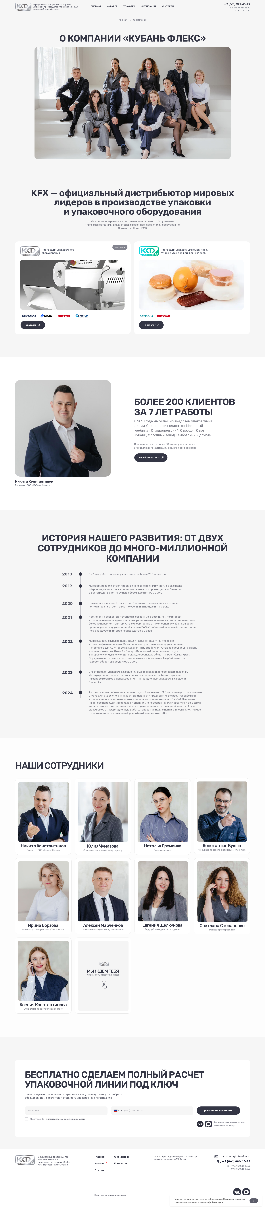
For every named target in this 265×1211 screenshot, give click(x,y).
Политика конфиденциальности (110, 1195)
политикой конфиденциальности (66, 1119)
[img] (81, 316)
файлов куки (215, 1202)
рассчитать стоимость (218, 1110)
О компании (140, 19)
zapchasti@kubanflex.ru (235, 1156)
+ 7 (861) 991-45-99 (236, 1161)
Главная (122, 19)
